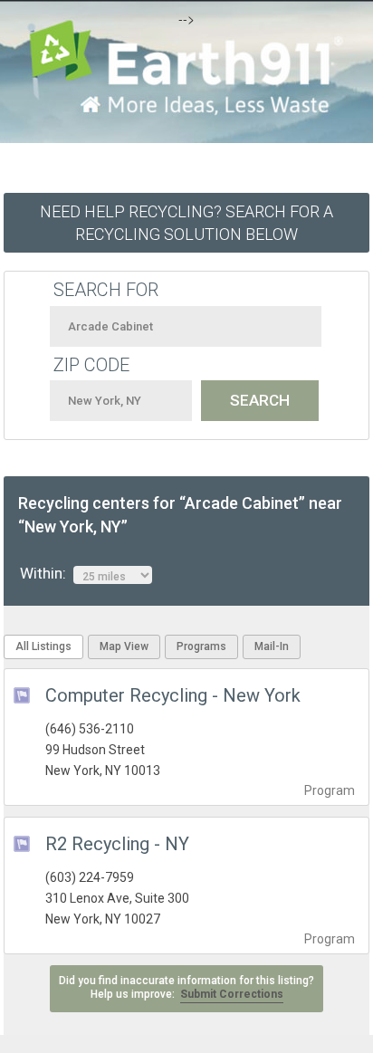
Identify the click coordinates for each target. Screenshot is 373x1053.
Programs (201, 646)
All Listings (43, 646)
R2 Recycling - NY (117, 844)
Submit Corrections (231, 994)
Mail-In (271, 646)
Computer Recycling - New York (173, 695)
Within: (46, 573)
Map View (124, 646)
